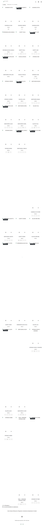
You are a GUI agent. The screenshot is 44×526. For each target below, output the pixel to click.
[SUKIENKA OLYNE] (8, 15)
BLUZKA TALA (35, 123)
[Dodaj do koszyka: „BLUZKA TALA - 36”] (33, 119)
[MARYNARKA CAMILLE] (22, 138)
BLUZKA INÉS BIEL (35, 236)
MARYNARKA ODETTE (8, 236)
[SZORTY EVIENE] (22, 226)
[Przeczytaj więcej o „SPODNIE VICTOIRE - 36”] (33, 495)
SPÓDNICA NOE (35, 74)
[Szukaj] (35, 1)
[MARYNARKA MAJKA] (35, 89)
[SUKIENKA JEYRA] (35, 15)
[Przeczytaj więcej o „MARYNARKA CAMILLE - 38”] (19, 144)
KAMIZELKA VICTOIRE (35, 212)
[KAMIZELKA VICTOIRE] (35, 170)
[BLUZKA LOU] (35, 283)
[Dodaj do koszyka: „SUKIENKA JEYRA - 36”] (33, 21)
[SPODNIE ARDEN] (8, 138)
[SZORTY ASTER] (8, 283)
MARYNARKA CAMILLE (22, 148)
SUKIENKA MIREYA (22, 25)
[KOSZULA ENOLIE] (22, 64)
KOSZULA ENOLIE (22, 74)
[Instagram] (22, 516)
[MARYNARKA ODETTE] (8, 226)
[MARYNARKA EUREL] (22, 113)
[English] (20, 524)
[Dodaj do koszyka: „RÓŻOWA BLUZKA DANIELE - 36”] (5, 46)
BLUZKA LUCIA (22, 99)
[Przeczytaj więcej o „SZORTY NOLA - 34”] (19, 46)
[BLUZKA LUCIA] (22, 89)
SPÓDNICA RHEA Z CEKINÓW (35, 347)
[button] (19, 70)
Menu (5, 4)
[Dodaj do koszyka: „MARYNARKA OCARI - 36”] (19, 406)
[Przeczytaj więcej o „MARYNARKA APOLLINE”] (5, 70)
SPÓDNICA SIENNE (8, 99)
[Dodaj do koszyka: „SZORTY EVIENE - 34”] (19, 232)
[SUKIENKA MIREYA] (22, 15)
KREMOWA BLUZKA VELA (22, 324)
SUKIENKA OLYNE (8, 25)
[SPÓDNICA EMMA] (8, 425)
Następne (7, 505)
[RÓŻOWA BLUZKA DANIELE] (8, 40)
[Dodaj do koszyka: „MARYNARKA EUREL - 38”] (19, 119)
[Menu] (41, 1)
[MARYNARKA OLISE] (8, 113)
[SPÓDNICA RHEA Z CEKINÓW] (35, 337)
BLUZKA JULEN (8, 411)
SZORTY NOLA (22, 50)
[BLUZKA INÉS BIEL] (35, 226)
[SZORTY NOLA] (22, 40)
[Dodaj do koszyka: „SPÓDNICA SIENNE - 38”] (5, 95)
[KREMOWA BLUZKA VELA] (22, 283)
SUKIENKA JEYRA (35, 25)
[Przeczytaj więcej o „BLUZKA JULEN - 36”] (5, 406)
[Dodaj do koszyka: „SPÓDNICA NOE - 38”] (33, 70)
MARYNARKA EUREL (22, 123)
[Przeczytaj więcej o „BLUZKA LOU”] (33, 320)
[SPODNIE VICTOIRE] (35, 457)
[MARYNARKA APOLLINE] (8, 64)
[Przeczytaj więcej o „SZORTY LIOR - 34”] (33, 46)
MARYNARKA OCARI (22, 411)
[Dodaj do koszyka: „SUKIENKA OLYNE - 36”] (5, 21)
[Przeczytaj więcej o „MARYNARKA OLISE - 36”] (5, 119)
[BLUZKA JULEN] (8, 369)
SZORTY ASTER (8, 324)
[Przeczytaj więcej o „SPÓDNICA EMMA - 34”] (5, 431)
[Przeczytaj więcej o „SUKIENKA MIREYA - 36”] (19, 21)
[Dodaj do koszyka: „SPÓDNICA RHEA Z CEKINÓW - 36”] (33, 343)
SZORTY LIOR (35, 50)
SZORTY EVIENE (22, 236)
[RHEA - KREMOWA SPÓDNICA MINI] (22, 457)
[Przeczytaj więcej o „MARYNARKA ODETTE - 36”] (5, 232)
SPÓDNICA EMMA (8, 435)
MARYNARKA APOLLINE (8, 74)
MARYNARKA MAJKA (35, 99)
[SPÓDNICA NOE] (35, 64)
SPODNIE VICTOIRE (35, 499)
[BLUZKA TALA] (35, 113)
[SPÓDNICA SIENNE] (8, 89)
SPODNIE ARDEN (8, 148)
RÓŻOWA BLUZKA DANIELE (8, 50)
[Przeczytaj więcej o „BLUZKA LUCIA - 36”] (19, 95)
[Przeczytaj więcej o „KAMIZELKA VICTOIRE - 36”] (33, 207)
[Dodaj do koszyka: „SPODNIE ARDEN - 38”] (5, 144)
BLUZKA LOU (35, 324)
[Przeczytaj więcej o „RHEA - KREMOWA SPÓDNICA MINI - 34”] (19, 495)
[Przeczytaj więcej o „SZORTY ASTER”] (5, 320)
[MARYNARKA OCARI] (22, 369)
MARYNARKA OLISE (8, 123)
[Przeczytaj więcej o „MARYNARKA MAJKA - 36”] (33, 95)
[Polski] (23, 524)
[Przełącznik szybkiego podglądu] (11, 21)
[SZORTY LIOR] (35, 40)
